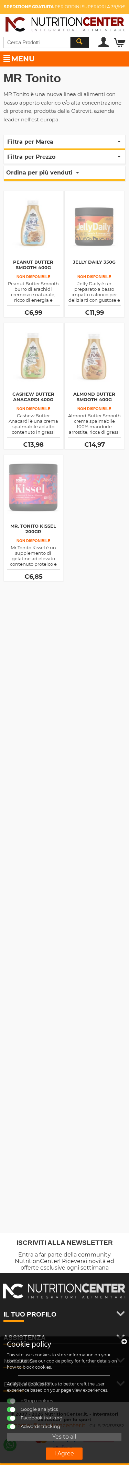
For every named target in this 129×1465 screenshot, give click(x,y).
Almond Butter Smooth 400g (94, 396)
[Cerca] (79, 42)
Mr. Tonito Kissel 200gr (33, 528)
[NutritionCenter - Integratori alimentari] (64, 23)
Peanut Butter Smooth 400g (33, 264)
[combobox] (46, 42)
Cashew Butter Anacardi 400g (33, 396)
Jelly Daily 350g (94, 262)
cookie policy (60, 1361)
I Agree (64, 1453)
